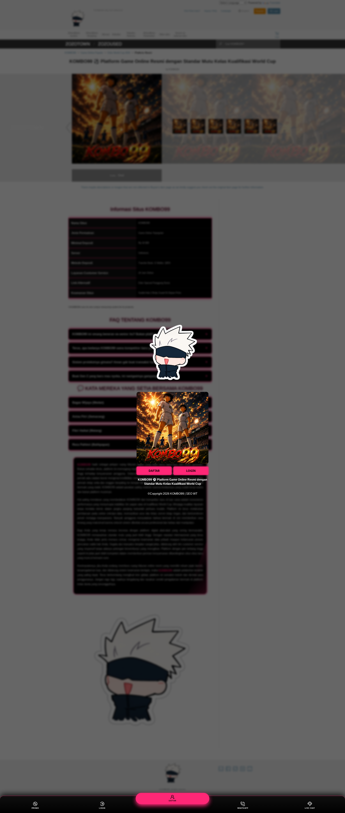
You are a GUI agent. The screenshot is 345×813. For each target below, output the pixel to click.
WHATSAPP (242, 808)
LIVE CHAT (310, 808)
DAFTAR (154, 471)
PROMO (35, 808)
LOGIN (191, 471)
